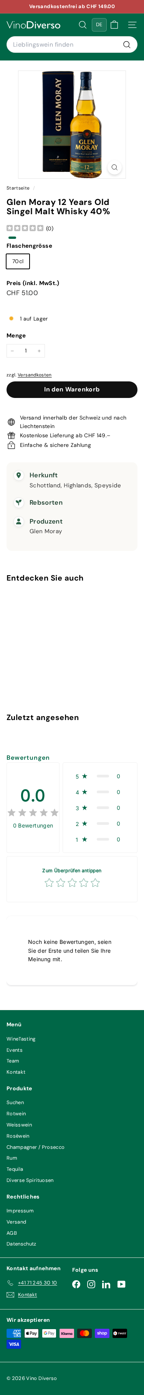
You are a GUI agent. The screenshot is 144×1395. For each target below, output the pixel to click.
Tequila (15, 1169)
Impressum (20, 1210)
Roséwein (18, 1136)
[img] (25, 228)
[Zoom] (115, 167)
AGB (12, 1233)
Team (13, 1061)
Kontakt (16, 1072)
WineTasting (21, 1039)
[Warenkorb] (114, 24)
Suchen (15, 1102)
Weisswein (19, 1124)
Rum (12, 1158)
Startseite (19, 188)
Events (15, 1050)
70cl (17, 261)
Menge (16, 335)
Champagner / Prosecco (36, 1147)
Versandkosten (35, 375)
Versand (16, 1222)
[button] (100, 776)
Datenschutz (21, 1244)
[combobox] (72, 44)
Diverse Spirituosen (30, 1180)
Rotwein (16, 1113)
